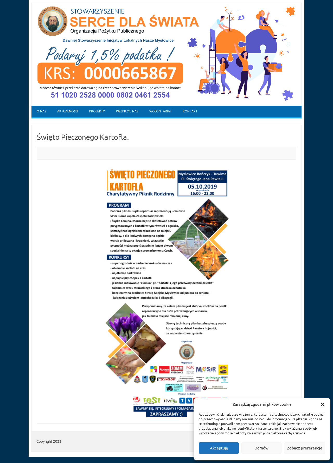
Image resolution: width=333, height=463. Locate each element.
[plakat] (166, 292)
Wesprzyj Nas (127, 111)
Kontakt (190, 111)
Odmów (261, 448)
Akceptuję (219, 448)
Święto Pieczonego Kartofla (82, 137)
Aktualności (67, 111)
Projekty (97, 111)
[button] (322, 404)
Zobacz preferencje (304, 448)
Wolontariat (160, 111)
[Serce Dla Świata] (166, 104)
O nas (41, 111)
